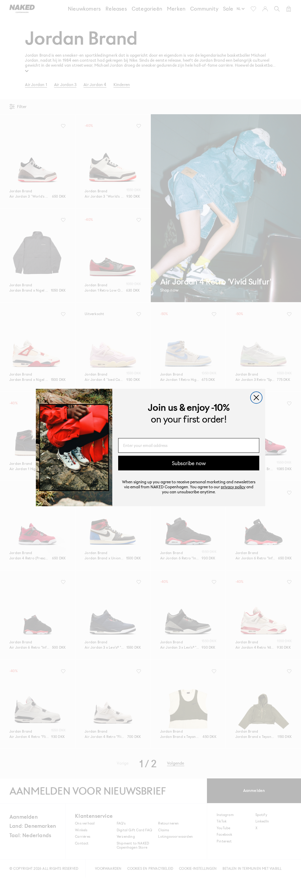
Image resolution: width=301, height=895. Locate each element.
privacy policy (233, 486)
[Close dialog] (256, 397)
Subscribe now (189, 463)
